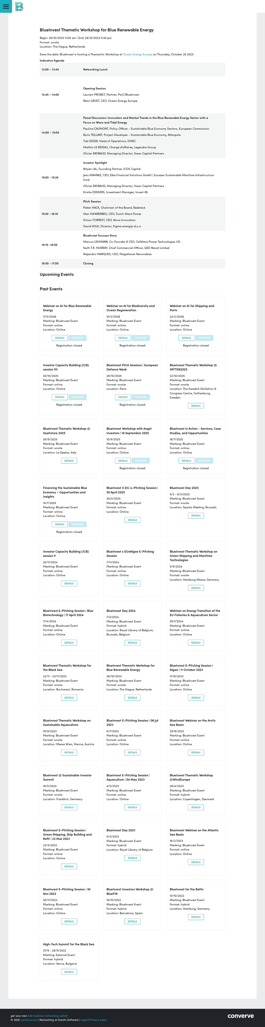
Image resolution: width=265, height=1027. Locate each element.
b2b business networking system (48, 1016)
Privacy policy (98, 1020)
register (77, 337)
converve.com (28, 1020)
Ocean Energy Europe (137, 54)
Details (59, 337)
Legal (84, 1020)
